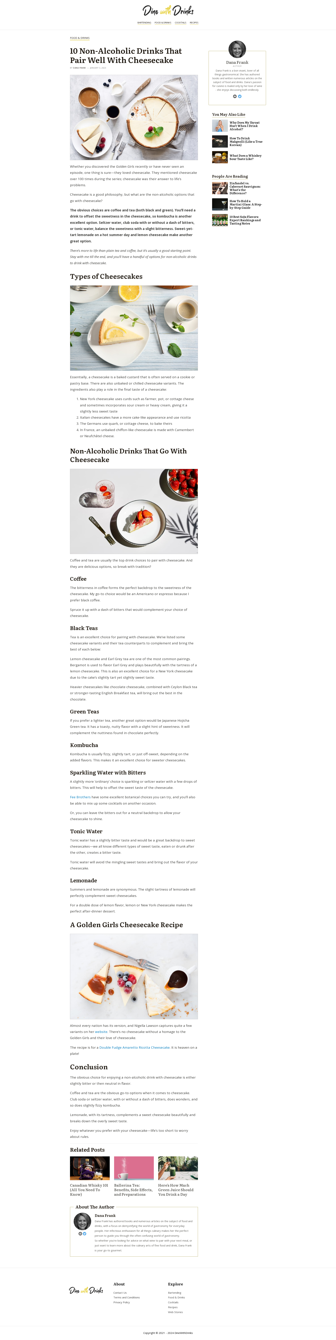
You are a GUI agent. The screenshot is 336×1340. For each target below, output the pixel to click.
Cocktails (180, 22)
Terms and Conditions (126, 1297)
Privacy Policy (121, 1302)
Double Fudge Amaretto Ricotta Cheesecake (134, 1047)
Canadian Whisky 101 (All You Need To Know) (89, 1189)
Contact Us (120, 1292)
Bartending (144, 22)
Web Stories (175, 1312)
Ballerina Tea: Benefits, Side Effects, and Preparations (133, 1189)
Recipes (194, 22)
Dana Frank (79, 67)
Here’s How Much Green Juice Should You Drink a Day (176, 1189)
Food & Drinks (163, 22)
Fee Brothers (80, 797)
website (101, 1031)
